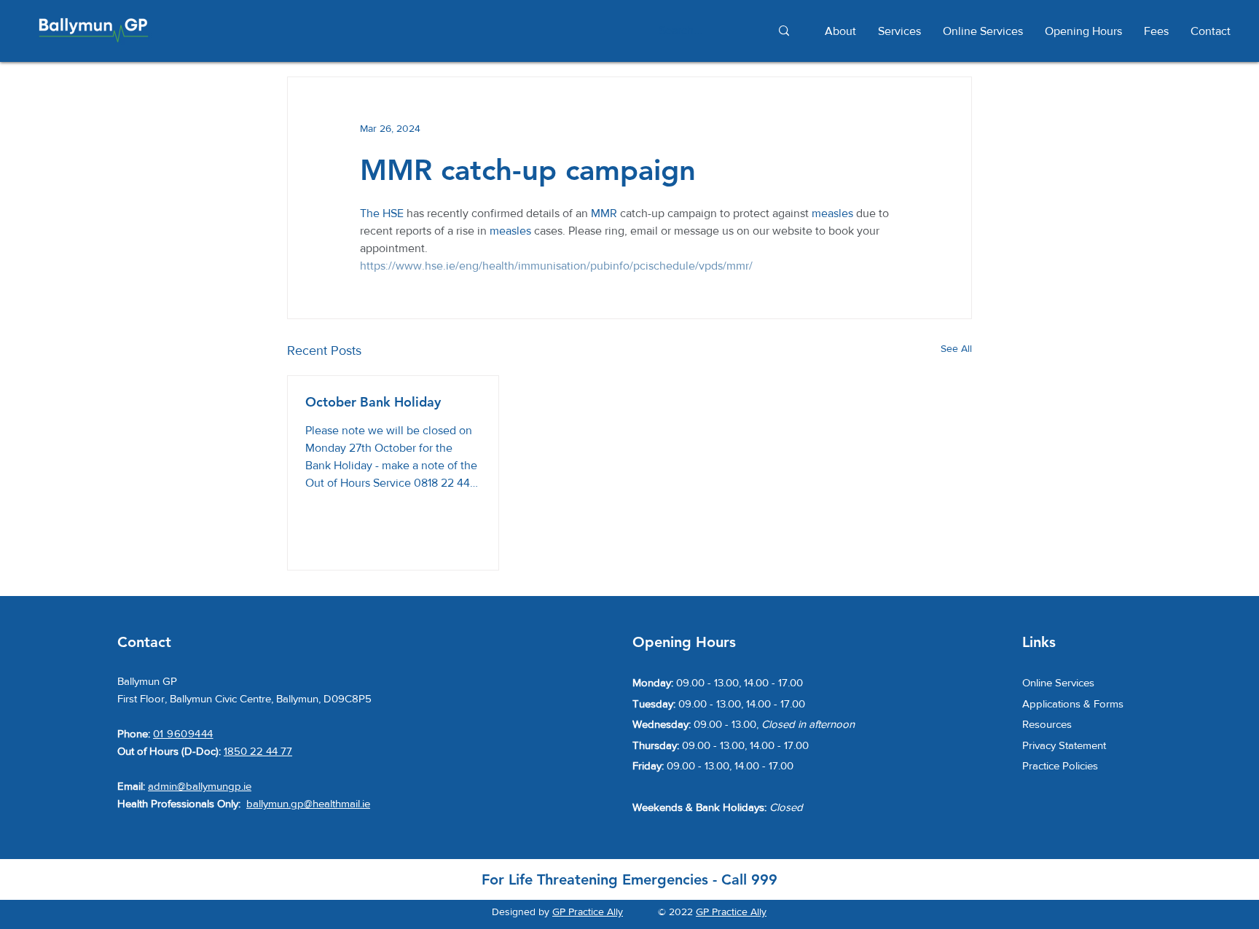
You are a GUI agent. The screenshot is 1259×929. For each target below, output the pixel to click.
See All (956, 348)
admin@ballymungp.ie (199, 786)
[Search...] (783, 31)
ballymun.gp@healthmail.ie (308, 803)
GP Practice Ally (587, 911)
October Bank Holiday (373, 401)
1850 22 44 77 (258, 751)
